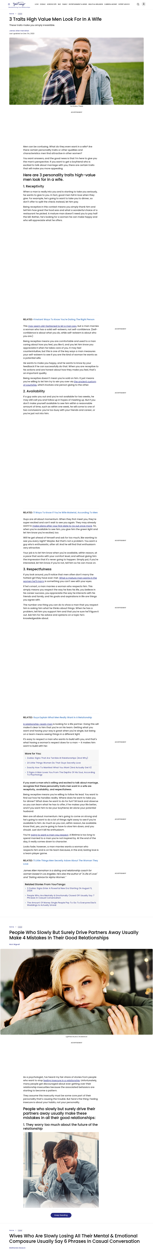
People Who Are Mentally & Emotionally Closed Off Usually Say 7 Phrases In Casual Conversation (60, 896)
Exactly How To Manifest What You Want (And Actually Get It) (59, 767)
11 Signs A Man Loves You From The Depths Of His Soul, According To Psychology (61, 773)
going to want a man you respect (49, 834)
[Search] (137, 3)
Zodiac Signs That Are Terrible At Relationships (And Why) (57, 758)
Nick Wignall (14, 944)
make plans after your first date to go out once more (62, 525)
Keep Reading (61, 1215)
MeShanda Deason (17, 1248)
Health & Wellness (95, 4)
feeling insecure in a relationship (61, 1080)
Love (37, 4)
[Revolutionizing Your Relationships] (19, 4)
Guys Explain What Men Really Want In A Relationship (62, 717)
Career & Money (110, 4)
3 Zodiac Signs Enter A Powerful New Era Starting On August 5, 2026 (59, 889)
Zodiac (43, 4)
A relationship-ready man (38, 724)
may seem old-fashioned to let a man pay (52, 326)
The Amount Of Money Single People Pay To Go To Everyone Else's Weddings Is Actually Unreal (61, 903)
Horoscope (51, 4)
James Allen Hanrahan (19, 31)
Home (11, 14)
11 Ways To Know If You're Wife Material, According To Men (65, 512)
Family (64, 4)
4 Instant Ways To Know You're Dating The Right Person (63, 319)
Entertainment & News (78, 4)
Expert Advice (124, 4)
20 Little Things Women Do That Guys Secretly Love (54, 763)
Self (59, 4)
